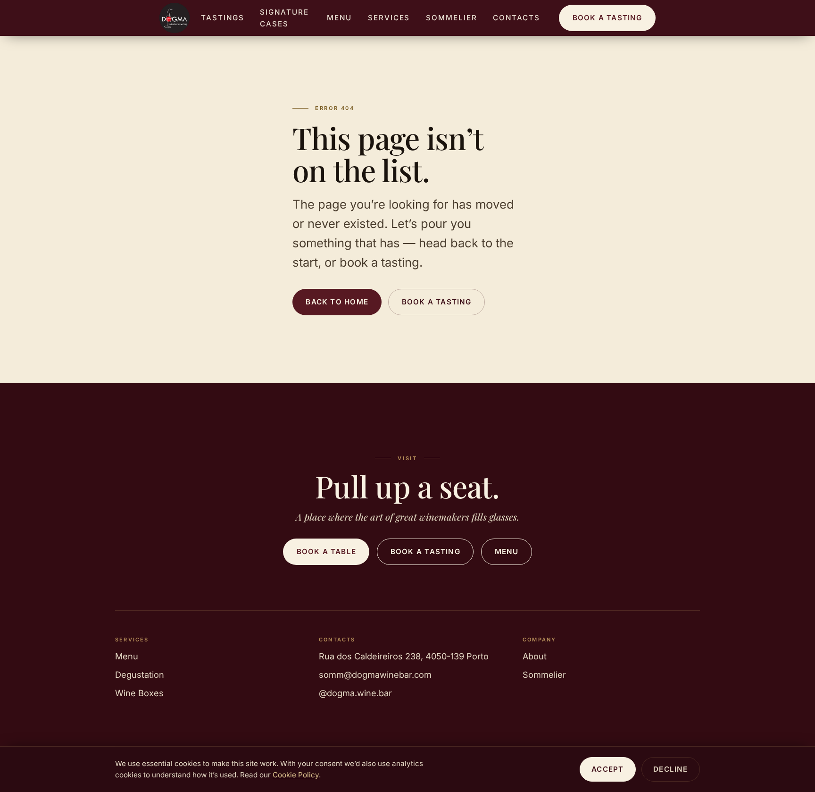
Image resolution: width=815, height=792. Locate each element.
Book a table (327, 551)
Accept (607, 769)
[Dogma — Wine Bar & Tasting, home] (174, 18)
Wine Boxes (139, 693)
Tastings (222, 17)
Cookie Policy (296, 774)
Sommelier (451, 17)
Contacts (516, 17)
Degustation (139, 674)
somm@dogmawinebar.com (375, 674)
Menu (339, 17)
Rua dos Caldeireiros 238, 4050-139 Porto (404, 656)
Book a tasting (607, 17)
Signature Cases (284, 18)
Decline (670, 769)
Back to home (337, 301)
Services (389, 17)
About (535, 656)
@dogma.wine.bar (355, 693)
